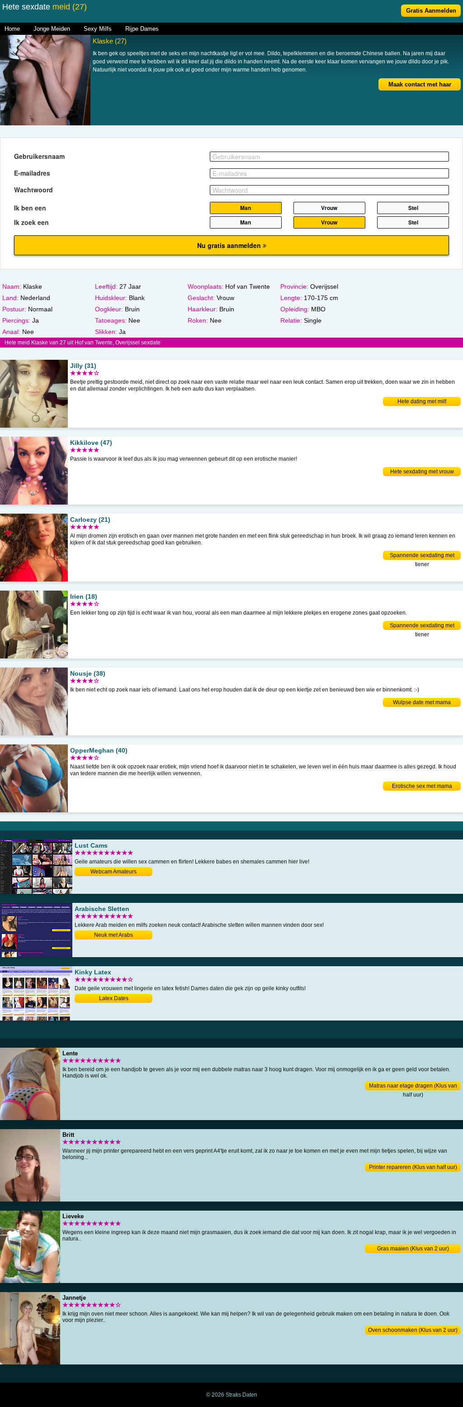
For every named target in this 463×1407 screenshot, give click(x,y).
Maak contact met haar (419, 84)
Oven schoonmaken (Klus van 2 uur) (413, 1330)
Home (12, 28)
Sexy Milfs (98, 28)
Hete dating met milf (421, 401)
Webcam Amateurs (113, 871)
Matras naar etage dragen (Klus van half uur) (413, 1086)
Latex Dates (113, 998)
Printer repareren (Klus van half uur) (413, 1167)
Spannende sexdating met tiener (422, 556)
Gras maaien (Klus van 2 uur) (413, 1248)
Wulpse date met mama (422, 702)
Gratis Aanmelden (431, 10)
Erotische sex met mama (422, 786)
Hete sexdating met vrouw (422, 471)
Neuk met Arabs (113, 935)
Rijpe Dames (142, 28)
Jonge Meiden (51, 28)
